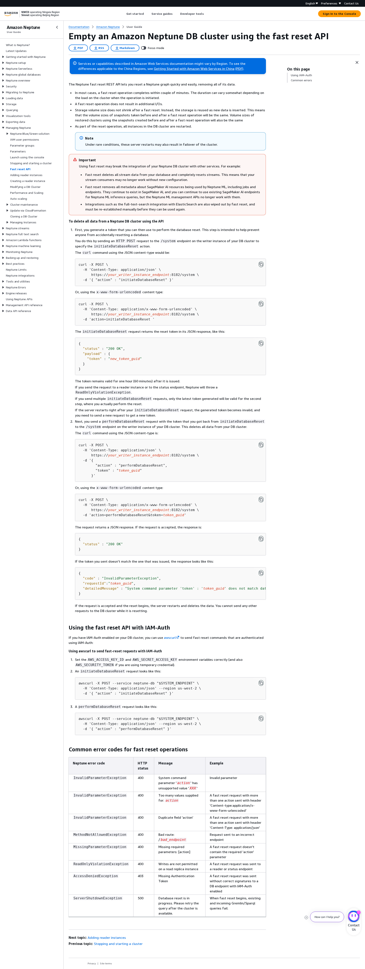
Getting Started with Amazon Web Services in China (194, 68)
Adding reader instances (107, 937)
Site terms (106, 963)
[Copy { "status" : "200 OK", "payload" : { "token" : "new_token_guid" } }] (261, 343)
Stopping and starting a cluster (118, 944)
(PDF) (239, 68)
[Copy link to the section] (65, 628)
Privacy (92, 963)
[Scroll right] (207, 13)
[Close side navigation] (57, 27)
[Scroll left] (123, 13)
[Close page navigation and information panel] (357, 62)
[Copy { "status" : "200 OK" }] (261, 539)
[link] (134, 27)
